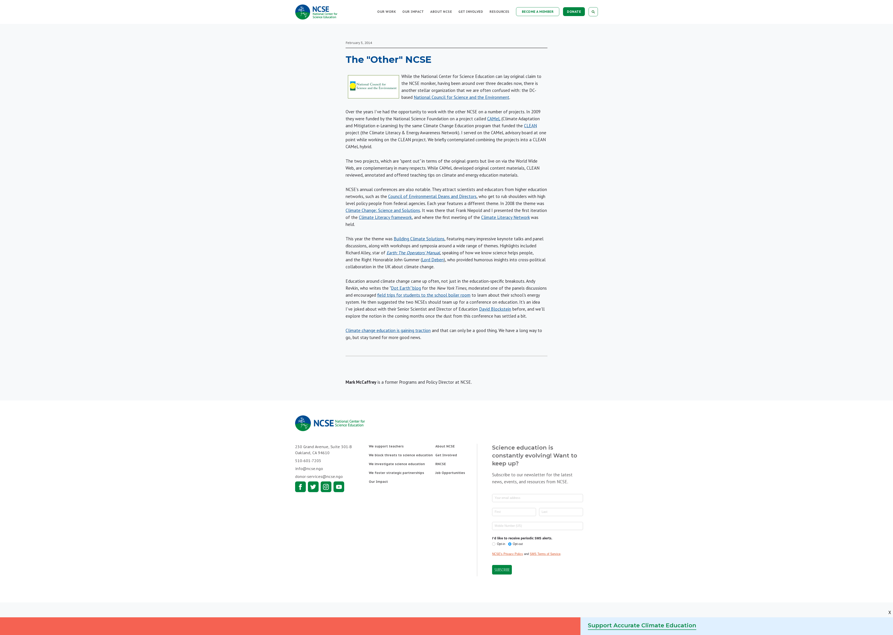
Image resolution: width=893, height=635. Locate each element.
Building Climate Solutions (419, 239)
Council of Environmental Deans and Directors (432, 196)
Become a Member (538, 12)
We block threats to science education (401, 455)
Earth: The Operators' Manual (413, 252)
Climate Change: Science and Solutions (383, 210)
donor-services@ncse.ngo (319, 476)
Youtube (338, 486)
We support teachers (386, 446)
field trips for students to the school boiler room (423, 295)
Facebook (300, 486)
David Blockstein (495, 309)
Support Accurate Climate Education (642, 625)
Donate (574, 12)
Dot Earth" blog (406, 288)
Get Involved (470, 12)
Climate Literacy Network (505, 217)
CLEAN (530, 125)
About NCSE (441, 12)
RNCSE (440, 464)
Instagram (326, 486)
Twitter (313, 486)
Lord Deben (433, 259)
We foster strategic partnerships (396, 473)
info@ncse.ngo (309, 468)
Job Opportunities (450, 473)
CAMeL (493, 118)
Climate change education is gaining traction (388, 330)
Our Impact (413, 12)
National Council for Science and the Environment (461, 97)
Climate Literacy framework (385, 217)
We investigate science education (397, 464)
